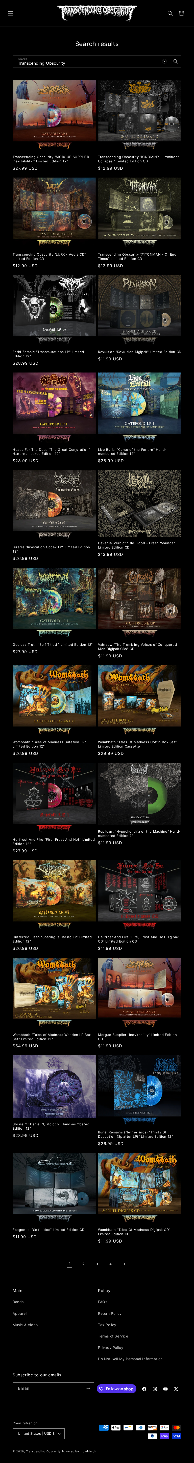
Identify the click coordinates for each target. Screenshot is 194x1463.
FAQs (102, 1302)
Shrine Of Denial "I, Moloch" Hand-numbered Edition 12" (51, 1126)
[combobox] (97, 61)
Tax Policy (107, 1325)
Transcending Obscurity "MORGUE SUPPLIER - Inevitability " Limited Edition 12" (52, 159)
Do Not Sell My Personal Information (130, 1359)
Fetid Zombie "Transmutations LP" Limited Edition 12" (48, 354)
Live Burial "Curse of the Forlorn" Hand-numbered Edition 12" (132, 452)
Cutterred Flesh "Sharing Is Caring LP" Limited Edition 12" (52, 939)
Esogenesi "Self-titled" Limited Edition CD (48, 1230)
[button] (10, 13)
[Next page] (124, 1264)
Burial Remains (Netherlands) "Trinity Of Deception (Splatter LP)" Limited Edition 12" (135, 1134)
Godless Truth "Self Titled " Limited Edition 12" (53, 644)
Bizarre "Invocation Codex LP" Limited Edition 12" (51, 549)
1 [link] (70, 1263)
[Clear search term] (164, 61)
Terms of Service (113, 1336)
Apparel (20, 1313)
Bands (18, 1302)
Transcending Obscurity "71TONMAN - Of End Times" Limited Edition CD (137, 256)
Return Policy (110, 1313)
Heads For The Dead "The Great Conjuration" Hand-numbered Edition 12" (51, 452)
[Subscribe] (88, 1388)
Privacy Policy (110, 1347)
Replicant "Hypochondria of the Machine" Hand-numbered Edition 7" (139, 833)
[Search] (175, 61)
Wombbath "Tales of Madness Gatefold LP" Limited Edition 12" (49, 744)
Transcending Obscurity (43, 1451)
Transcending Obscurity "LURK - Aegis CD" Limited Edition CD (49, 256)
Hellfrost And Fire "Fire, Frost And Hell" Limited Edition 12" (54, 841)
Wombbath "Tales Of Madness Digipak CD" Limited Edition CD (134, 1232)
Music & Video (25, 1325)
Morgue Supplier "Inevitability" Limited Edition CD (137, 1037)
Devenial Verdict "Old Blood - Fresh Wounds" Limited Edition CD (136, 545)
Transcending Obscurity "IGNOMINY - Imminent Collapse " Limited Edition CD (138, 159)
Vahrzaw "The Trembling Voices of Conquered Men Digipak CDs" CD (137, 646)
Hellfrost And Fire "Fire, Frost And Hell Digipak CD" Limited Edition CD (138, 939)
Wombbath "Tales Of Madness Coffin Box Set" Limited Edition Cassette (137, 744)
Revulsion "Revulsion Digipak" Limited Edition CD (139, 352)
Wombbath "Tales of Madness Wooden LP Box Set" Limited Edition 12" (52, 1037)
